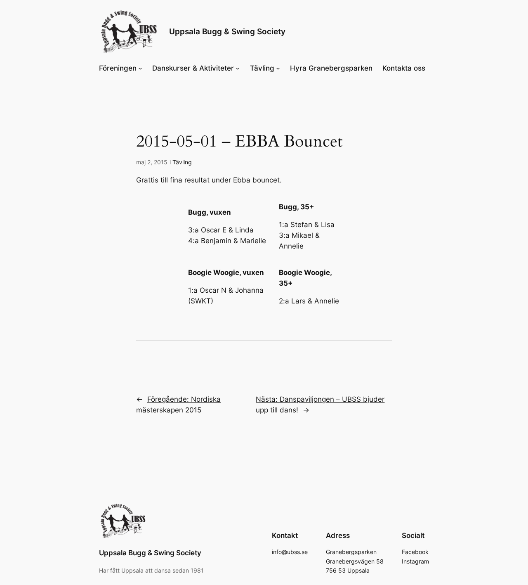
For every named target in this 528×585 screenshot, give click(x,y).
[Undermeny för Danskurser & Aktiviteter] (238, 68)
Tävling (182, 162)
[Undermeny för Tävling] (278, 68)
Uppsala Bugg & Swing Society (227, 31)
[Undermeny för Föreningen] (140, 68)
